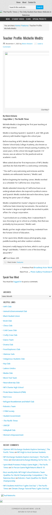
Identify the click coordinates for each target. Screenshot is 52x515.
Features (20, 262)
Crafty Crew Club (10, 335)
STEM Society (8, 411)
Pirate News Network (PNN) (14, 392)
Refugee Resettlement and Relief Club (18, 402)
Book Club (7, 321)
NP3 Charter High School (13, 387)
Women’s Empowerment (13, 435)
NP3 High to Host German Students (31, 452)
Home (18, 2)
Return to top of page (27, 512)
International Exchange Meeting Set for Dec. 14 (30, 460)
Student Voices (18, 19)
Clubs (28, 19)
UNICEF (6, 425)
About (24, 2)
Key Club (6, 364)
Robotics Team (9, 406)
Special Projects (39, 19)
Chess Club (7, 326)
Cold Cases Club (10, 330)
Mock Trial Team (10, 378)
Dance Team (8, 340)
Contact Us (32, 2)
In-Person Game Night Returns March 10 (28, 467)
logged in (17, 282)
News (8, 19)
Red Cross (7, 397)
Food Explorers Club (11, 349)
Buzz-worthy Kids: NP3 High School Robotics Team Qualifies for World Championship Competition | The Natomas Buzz (25, 475)
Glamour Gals (9, 354)
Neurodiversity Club (11, 383)
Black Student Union (11, 316)
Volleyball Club (9, 430)
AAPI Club (7, 306)
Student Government (11, 416)
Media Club (8, 373)
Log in (37, 509)
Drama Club (8, 345)
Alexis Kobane (27, 44)
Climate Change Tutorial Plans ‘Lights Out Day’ (30, 488)
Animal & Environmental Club (15, 311)
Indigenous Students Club (14, 359)
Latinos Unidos (9, 368)
